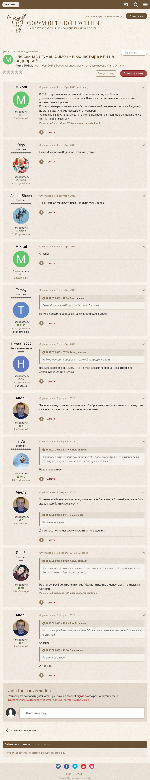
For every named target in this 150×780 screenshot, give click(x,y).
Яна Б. (21, 553)
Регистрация (136, 16)
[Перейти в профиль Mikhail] (8, 60)
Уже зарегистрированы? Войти (102, 16)
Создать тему (106, 73)
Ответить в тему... (36, 713)
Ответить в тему (133, 73)
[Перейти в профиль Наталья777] (21, 364)
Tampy (21, 290)
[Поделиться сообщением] (143, 87)
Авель (21, 398)
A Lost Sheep (21, 196)
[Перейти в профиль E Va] (21, 461)
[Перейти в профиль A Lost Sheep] (21, 215)
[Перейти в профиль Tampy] (21, 310)
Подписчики (130, 52)
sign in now (83, 696)
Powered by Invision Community (75, 778)
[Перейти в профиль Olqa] (21, 165)
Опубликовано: (57, 87)
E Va (21, 441)
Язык (68, 773)
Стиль (80, 773)
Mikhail (28, 65)
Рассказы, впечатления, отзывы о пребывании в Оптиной (90, 65)
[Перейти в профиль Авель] (21, 410)
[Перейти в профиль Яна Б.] (21, 572)
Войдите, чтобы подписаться (21, 51)
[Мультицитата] (41, 132)
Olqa (21, 145)
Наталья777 (21, 344)
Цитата (51, 132)
